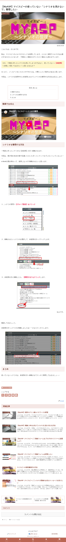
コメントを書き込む (33, 514)
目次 (30, 88)
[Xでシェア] (2, 395)
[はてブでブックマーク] (9, 395)
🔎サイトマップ (11, 534)
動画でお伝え (16, 92)
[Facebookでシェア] (6, 395)
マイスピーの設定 (7, 387)
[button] (16, 395)
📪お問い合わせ (33, 534)
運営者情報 (55, 534)
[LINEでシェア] (13, 395)
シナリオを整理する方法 (19, 94)
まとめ (14, 97)
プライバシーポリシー (33, 536)
